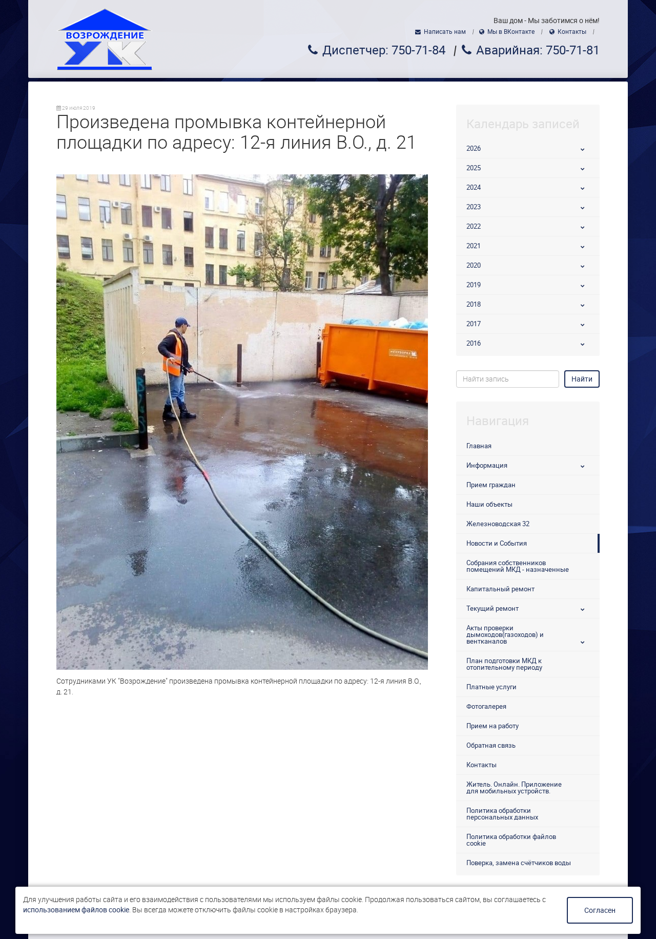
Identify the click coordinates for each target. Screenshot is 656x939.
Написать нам (445, 31)
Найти (581, 379)
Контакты (572, 31)
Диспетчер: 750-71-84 (383, 50)
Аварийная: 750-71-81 (538, 50)
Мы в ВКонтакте (511, 31)
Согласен (600, 910)
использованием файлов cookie (76, 910)
